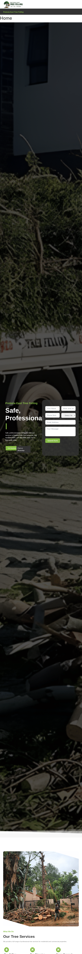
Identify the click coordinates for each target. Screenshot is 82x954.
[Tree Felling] (6, 949)
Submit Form (53, 441)
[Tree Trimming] (32, 949)
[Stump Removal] (58, 949)
